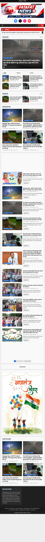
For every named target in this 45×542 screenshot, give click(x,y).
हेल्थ (13, 280)
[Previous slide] (40, 37)
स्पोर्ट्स (14, 339)
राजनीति (14, 183)
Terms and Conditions (14, 510)
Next (29, 361)
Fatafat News (7, 67)
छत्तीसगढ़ (11, 57)
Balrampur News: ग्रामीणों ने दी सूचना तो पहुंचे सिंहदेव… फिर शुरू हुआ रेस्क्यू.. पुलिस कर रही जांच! (25, 99)
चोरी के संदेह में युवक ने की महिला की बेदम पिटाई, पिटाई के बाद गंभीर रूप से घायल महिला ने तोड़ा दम (26, 86)
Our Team (12, 508)
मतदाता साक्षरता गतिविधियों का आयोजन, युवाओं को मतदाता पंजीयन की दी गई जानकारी (12, 304)
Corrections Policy (19, 508)
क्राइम (31, 142)
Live (42, 25)
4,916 (26, 361)
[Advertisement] (22, 163)
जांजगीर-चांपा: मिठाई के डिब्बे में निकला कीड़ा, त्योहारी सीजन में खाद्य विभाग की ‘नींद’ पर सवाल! (12, 275)
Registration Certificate (25, 510)
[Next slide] (42, 37)
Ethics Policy (27, 508)
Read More (26, 183)
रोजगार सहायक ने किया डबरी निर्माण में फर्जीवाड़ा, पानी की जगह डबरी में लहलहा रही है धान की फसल (5, 86)
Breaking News (6, 57)
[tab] (9, 73)
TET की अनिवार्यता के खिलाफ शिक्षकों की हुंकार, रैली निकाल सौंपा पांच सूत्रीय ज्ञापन (12, 319)
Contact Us (33, 510)
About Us (7, 508)
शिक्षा (13, 294)
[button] (2, 25)
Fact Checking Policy (34, 508)
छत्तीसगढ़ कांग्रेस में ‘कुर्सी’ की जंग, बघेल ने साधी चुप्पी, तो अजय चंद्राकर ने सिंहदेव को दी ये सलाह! (12, 178)
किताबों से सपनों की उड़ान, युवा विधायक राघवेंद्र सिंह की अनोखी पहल (12, 289)
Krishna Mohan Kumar (28, 302)
